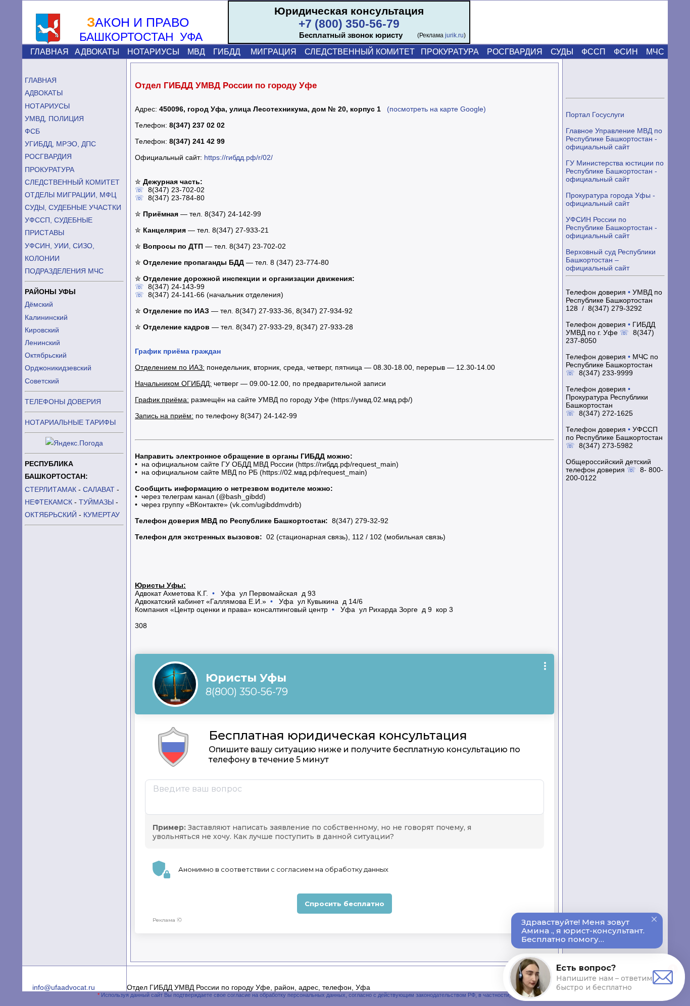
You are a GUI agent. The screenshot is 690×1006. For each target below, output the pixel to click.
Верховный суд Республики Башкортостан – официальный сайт (611, 260)
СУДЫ (562, 51)
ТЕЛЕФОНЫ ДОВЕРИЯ (63, 402)
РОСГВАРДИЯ (515, 51)
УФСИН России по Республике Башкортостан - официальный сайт (611, 227)
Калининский (46, 317)
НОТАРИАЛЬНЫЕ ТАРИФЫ (70, 422)
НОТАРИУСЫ (153, 51)
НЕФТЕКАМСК (48, 502)
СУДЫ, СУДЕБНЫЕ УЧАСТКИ (73, 207)
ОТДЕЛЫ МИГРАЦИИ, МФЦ (70, 195)
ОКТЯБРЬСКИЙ (51, 515)
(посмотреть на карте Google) (436, 109)
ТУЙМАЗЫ (96, 502)
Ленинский (42, 343)
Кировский (42, 330)
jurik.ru (454, 35)
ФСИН (626, 51)
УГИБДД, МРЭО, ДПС (60, 144)
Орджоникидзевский (58, 368)
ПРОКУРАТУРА (450, 51)
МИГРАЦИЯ (274, 51)
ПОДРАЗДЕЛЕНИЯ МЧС (64, 271)
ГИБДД (226, 51)
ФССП (593, 51)
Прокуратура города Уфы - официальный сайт (610, 199)
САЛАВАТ (99, 489)
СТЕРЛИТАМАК (50, 489)
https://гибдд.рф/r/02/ (238, 157)
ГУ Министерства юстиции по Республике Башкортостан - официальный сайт (615, 171)
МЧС (655, 51)
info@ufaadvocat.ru (63, 987)
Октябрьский (46, 355)
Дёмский (39, 304)
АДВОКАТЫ (97, 51)
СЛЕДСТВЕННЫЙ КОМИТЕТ (360, 51)
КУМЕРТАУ (101, 515)
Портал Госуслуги (595, 114)
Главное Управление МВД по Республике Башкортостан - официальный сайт (614, 139)
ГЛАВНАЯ (49, 51)
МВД (196, 51)
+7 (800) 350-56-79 (349, 23)
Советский (42, 381)
